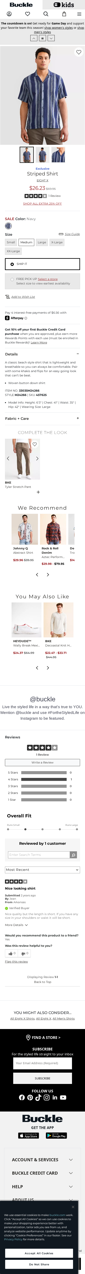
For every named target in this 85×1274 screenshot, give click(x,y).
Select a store (48, 279)
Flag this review (16, 961)
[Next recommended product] (48, 574)
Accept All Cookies (39, 1253)
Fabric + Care (17, 419)
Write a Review (42, 762)
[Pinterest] (30, 1097)
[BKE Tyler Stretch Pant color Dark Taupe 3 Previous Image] (10, 459)
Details (11, 354)
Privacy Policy (13, 1239)
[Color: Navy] (8, 226)
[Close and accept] (73, 1206)
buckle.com (57, 1215)
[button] (42, 336)
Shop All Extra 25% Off (42, 203)
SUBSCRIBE (42, 1078)
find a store (46, 1037)
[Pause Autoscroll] (42, 38)
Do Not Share (39, 1264)
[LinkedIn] (55, 1097)
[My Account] (9, 14)
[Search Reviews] (73, 854)
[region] (39, 1237)
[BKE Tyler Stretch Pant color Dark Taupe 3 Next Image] (35, 459)
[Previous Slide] (33, 38)
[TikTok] (38, 1097)
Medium (26, 242)
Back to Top (42, 982)
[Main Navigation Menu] (79, 14)
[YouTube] (63, 1097)
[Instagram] (46, 1097)
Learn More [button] (39, 342)
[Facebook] (22, 1097)
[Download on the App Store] (28, 1135)
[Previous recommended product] (37, 574)
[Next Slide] (51, 38)
